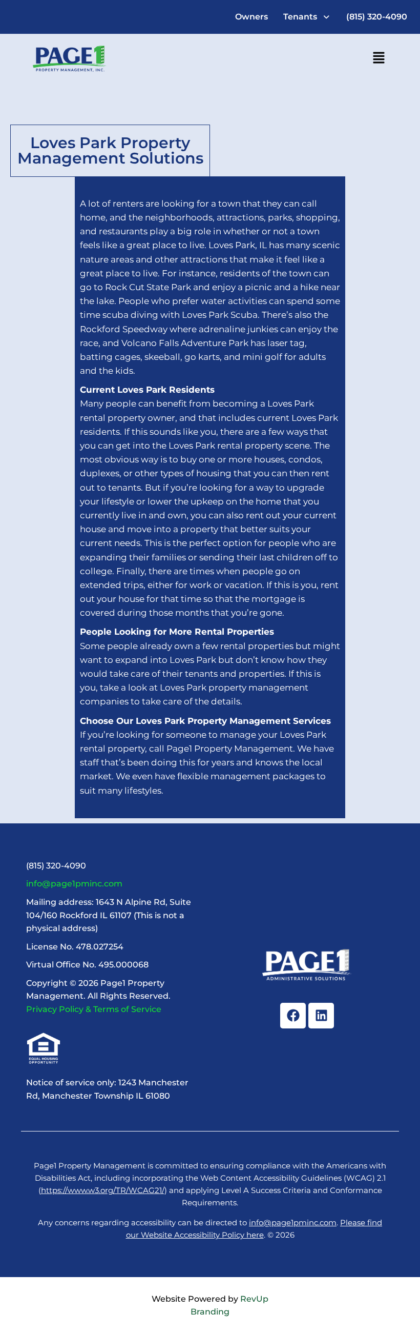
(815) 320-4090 (376, 17)
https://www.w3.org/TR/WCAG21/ (102, 1190)
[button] (307, 17)
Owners (251, 17)
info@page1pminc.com (74, 883)
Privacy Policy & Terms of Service (93, 1009)
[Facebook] (293, 1015)
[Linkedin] (321, 1015)
